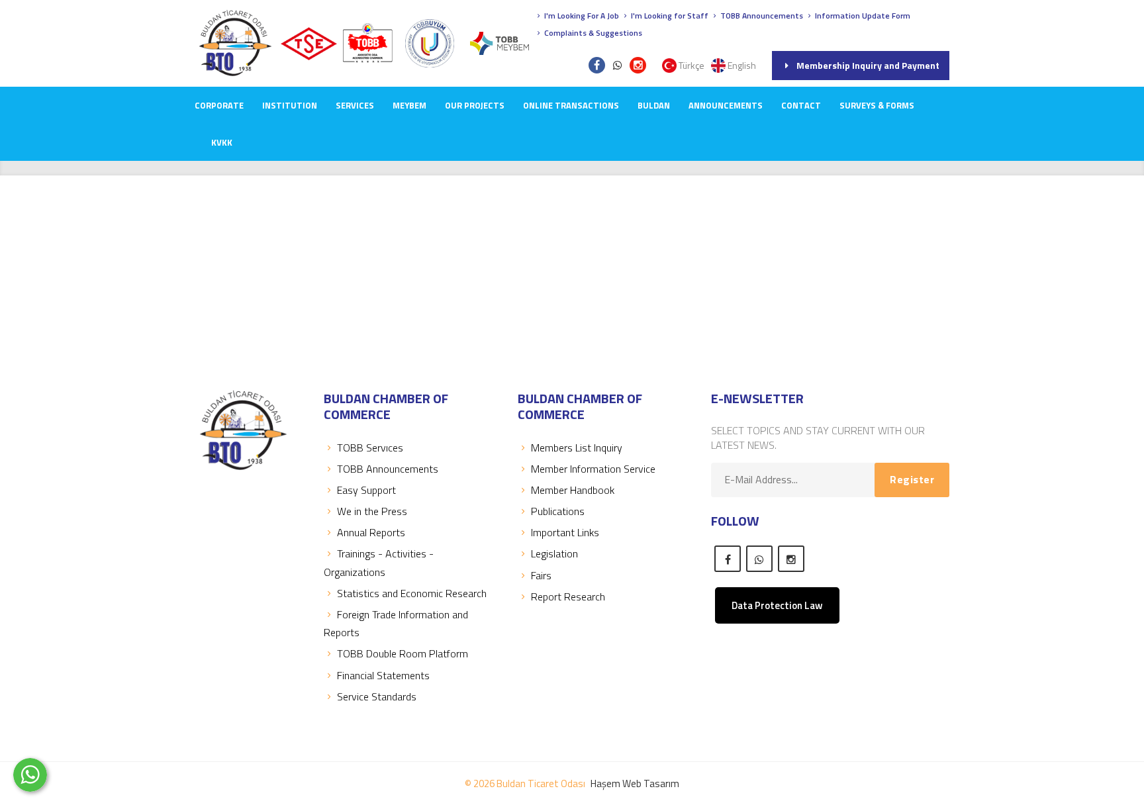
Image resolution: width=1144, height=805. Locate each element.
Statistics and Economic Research (412, 593)
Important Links (565, 532)
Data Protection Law (777, 605)
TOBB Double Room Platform (402, 653)
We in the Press (372, 511)
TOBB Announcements (760, 15)
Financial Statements (383, 675)
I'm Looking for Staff (668, 15)
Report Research (568, 596)
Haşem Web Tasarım (635, 783)
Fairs (541, 575)
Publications (558, 511)
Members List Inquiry (576, 447)
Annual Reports (371, 532)
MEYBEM (409, 105)
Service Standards (376, 696)
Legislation (554, 553)
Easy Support (366, 490)
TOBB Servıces (370, 447)
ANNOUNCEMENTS (726, 105)
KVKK (221, 142)
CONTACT (801, 105)
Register (912, 479)
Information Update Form (861, 15)
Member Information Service (593, 469)
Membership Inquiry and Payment (867, 65)
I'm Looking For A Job (580, 15)
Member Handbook (572, 490)
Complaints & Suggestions (592, 32)
